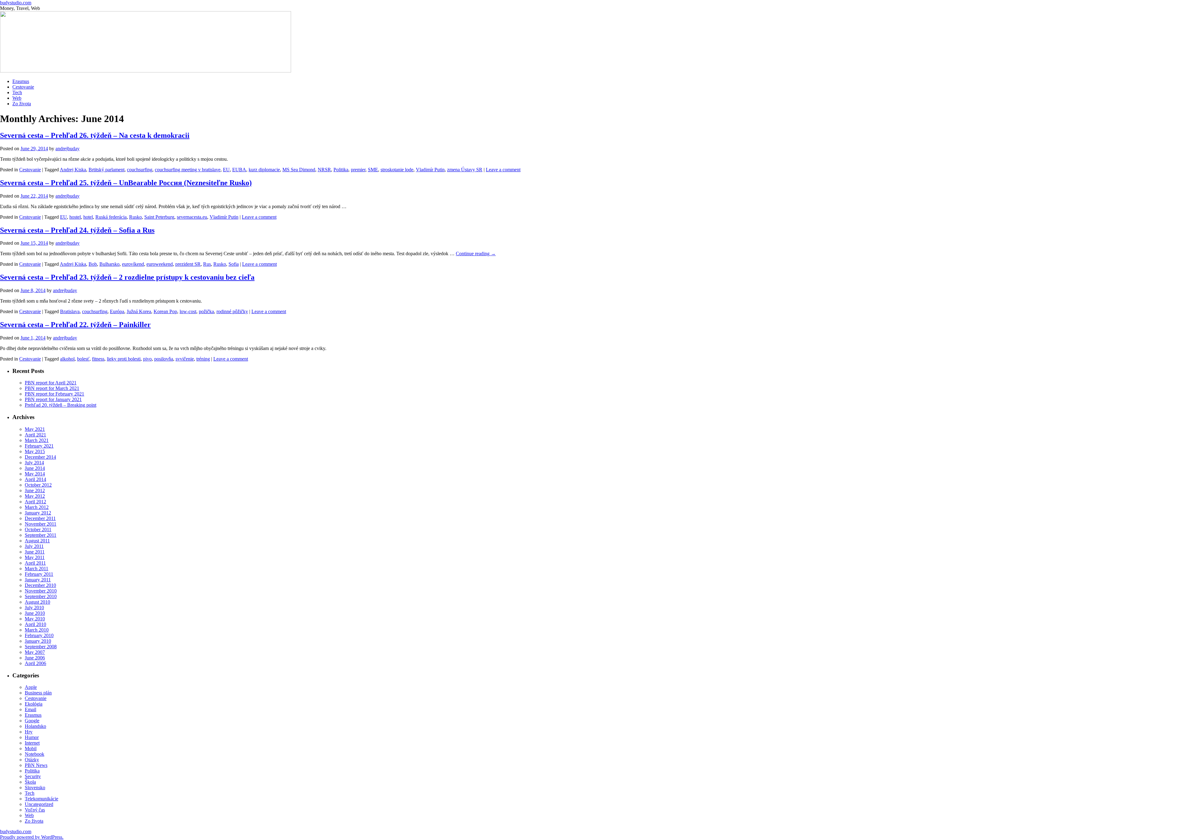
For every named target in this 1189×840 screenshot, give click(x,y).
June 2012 (35, 490)
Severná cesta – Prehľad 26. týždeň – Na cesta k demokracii (94, 135)
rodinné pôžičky (232, 311)
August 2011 (37, 540)
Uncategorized (39, 804)
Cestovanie (23, 87)
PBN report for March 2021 (52, 388)
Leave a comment (503, 169)
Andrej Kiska (73, 169)
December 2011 (40, 518)
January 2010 (38, 641)
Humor (32, 737)
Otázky (32, 759)
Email (30, 709)
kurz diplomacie (264, 169)
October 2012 (38, 485)
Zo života (21, 103)
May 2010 (35, 618)
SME (373, 169)
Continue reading (476, 253)
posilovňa (163, 358)
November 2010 (41, 590)
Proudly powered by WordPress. (31, 837)
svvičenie (185, 358)
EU (226, 169)
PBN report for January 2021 (53, 399)
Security (33, 776)
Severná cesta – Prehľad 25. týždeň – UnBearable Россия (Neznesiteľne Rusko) (126, 183)
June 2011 (35, 551)
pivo (147, 358)
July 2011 (34, 546)
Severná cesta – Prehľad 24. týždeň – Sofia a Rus (77, 230)
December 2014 (40, 457)
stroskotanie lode (397, 169)
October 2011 (38, 529)
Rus (207, 264)
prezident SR (188, 264)
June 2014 (35, 468)
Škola (30, 782)
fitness (98, 358)
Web (16, 98)
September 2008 (41, 646)
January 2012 (38, 512)
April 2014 (35, 479)
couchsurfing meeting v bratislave (187, 169)
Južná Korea (139, 311)
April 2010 (35, 624)
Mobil (31, 748)
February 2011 (39, 574)
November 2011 (40, 524)
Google (32, 720)
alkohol (67, 358)
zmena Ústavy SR (464, 169)
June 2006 (35, 657)
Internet (32, 743)
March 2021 (37, 440)
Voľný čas (35, 809)
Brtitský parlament (106, 169)
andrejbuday (67, 148)
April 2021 (35, 434)
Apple (31, 687)
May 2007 (35, 652)
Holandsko (35, 726)
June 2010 (35, 613)
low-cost (188, 311)
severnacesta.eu (192, 217)
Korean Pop (165, 311)
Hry (29, 731)
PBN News (36, 765)
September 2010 (41, 596)
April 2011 (35, 563)
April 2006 (35, 663)
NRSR (324, 169)
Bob (93, 264)
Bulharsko (109, 264)
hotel (88, 217)
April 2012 (35, 501)
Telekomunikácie (41, 798)
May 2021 (35, 429)
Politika (340, 169)
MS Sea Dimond (298, 169)
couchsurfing (139, 169)
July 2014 (34, 462)
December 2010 (40, 585)
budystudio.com (15, 2)
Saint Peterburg (159, 217)
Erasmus (20, 81)
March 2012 (37, 507)
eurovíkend (133, 264)
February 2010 (39, 635)
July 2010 (34, 607)
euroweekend (159, 264)
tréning (203, 358)
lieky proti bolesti (124, 358)
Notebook (34, 754)
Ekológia (33, 704)
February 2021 (39, 445)
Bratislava (70, 311)
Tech (17, 92)
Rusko (135, 217)
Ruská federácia (111, 217)
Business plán (38, 692)
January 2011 (38, 579)
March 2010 (37, 629)
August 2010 (37, 602)
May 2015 (35, 451)
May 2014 (35, 473)
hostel (75, 217)
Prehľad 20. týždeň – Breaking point (60, 405)
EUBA (239, 169)
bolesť (83, 358)
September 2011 (40, 535)
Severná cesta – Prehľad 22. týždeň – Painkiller (75, 325)
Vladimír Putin (430, 169)
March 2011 (36, 568)
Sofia (234, 264)
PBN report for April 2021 (50, 382)
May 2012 (35, 496)
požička (206, 311)
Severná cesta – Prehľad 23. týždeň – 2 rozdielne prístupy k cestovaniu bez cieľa (127, 277)
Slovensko (35, 787)
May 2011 (35, 557)
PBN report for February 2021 (54, 393)
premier (358, 169)
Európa (117, 311)
